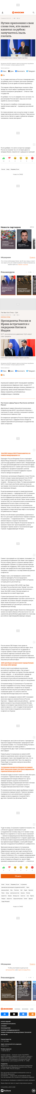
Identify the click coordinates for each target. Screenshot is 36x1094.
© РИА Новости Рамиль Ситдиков (9, 58)
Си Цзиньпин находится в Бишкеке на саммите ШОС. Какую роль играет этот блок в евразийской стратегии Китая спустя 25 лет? (17, 769)
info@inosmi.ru (5, 1046)
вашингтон (4, 895)
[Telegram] (30, 71)
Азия (28, 895)
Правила (32, 257)
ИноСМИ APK (4, 1034)
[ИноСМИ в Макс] (4, 1014)
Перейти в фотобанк (23, 58)
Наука (31, 1009)
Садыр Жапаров (5, 901)
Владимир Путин (15, 169)
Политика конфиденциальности (10, 1030)
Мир (11, 890)
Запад (7, 169)
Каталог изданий (5, 1021)
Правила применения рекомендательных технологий (16, 1032)
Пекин (2, 893)
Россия (3, 169)
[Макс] (4, 71)
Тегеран (3, 898)
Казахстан (9, 898)
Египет (25, 898)
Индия (25, 890)
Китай (2, 884)
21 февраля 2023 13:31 (6, 18)
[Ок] (3, 75)
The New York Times (7, 312)
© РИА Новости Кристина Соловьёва (10, 357)
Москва (28, 893)
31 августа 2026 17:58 (6, 315)
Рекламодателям (5, 1028)
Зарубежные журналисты (8, 1023)
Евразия (31, 898)
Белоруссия (16, 895)
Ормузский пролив (17, 898)
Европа (32, 895)
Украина (23, 893)
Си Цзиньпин (24, 884)
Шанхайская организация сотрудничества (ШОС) (13, 887)
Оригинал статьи (5, 317)
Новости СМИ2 (18, 174)
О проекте (3, 1026)
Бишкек (10, 895)
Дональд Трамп (5, 890)
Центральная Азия (14, 893)
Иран (27, 887)
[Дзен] (11, 71)
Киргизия (31, 890)
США (16, 312)
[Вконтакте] (20, 71)
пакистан (23, 895)
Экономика (25, 1009)
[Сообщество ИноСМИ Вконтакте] (23, 1014)
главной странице (23, 264)
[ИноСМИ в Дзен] (14, 1014)
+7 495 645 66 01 (5, 1050)
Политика (16, 890)
